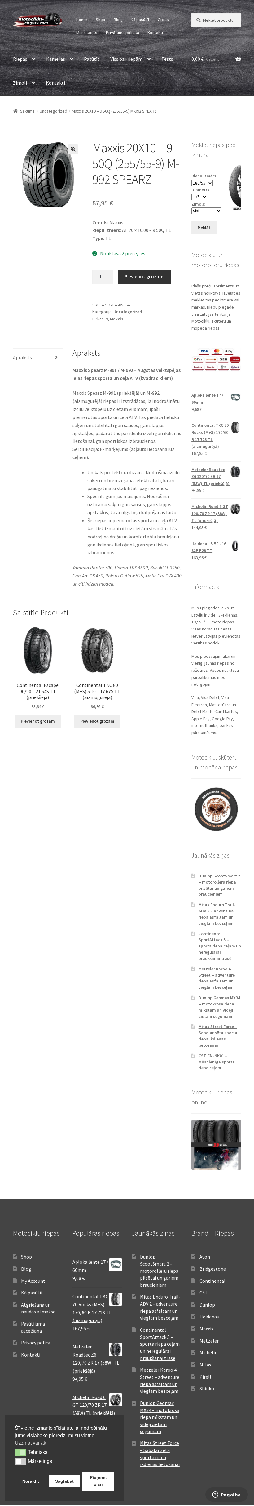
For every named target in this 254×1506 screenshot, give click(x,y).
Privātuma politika (122, 32)
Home (81, 19)
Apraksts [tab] (22, 357)
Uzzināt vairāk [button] (30, 1443)
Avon (204, 1257)
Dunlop (207, 1305)
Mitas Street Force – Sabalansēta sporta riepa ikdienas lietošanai (218, 1036)
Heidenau (209, 1316)
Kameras (55, 59)
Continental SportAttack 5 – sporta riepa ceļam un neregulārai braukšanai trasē (220, 946)
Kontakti (155, 32)
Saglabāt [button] (64, 1481)
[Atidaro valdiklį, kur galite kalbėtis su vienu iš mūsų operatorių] (226, 1495)
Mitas (205, 1364)
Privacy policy (35, 1342)
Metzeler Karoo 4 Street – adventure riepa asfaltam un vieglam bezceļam (217, 978)
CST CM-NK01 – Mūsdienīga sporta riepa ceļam (217, 1062)
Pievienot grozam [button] (38, 721)
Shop (100, 19)
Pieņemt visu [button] (98, 1481)
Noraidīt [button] (30, 1481)
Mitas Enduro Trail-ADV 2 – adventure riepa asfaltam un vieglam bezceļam (217, 914)
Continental (212, 1281)
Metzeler (209, 1341)
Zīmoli (20, 83)
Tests (167, 59)
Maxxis (116, 319)
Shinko (206, 1388)
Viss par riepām (126, 59)
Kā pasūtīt (140, 19)
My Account (33, 1281)
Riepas (20, 59)
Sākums (27, 111)
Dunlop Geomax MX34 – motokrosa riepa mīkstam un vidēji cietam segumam (219, 1007)
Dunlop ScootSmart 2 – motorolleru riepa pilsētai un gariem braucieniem (219, 885)
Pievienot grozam (144, 276)
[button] (73, 149)
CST (203, 1293)
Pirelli (205, 1377)
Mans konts (86, 32)
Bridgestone (212, 1269)
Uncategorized (53, 111)
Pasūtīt (91, 59)
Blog (118, 19)
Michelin (208, 1352)
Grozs (163, 19)
